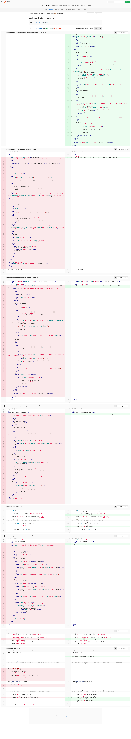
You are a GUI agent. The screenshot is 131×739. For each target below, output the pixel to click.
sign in (66, 716)
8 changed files (38, 28)
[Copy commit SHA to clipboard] (39, 13)
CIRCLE (9, 2)
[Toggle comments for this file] (115, 32)
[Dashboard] (5, 2)
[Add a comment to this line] (67, 35)
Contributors (68, 9)
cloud (14, 2)
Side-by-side (98, 28)
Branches (57, 9)
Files (46, 9)
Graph (73, 9)
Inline (91, 28)
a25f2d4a (38, 22)
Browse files (91, 13)
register (62, 716)
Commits (50, 9)
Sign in (127, 2)
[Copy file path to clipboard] (46, 32)
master (44, 22)
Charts (84, 9)
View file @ (123, 32)
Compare (79, 9)
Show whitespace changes (81, 28)
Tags (62, 9)
